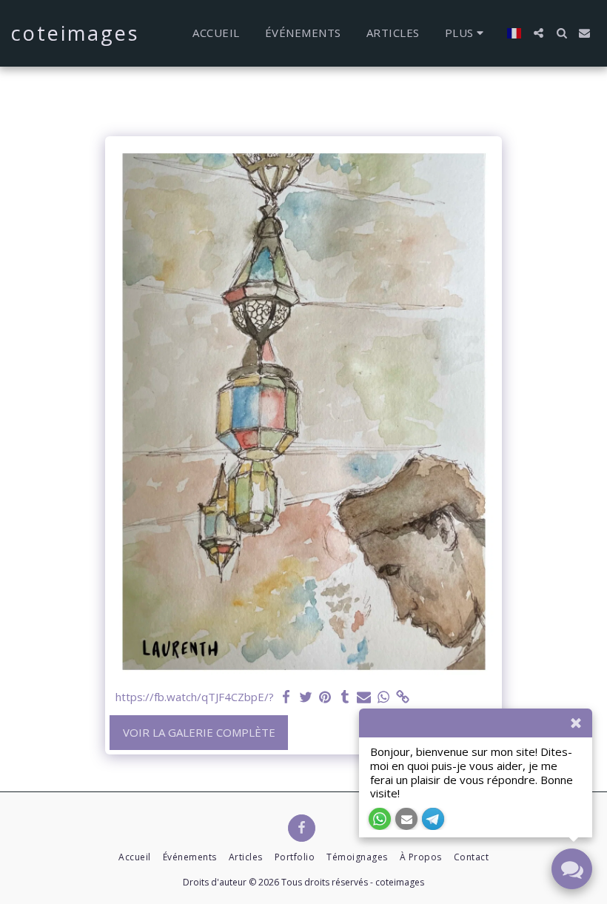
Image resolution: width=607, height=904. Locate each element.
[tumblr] (345, 697)
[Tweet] (306, 697)
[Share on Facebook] (286, 697)
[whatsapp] (384, 697)
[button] (538, 32)
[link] (403, 697)
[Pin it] (325, 697)
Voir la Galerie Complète (199, 732)
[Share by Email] (364, 697)
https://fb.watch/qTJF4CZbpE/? (194, 697)
